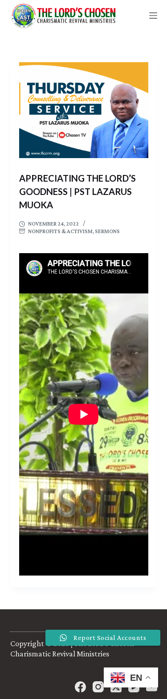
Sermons (107, 231)
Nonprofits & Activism (60, 231)
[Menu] (153, 16)
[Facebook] (80, 686)
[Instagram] (98, 686)
